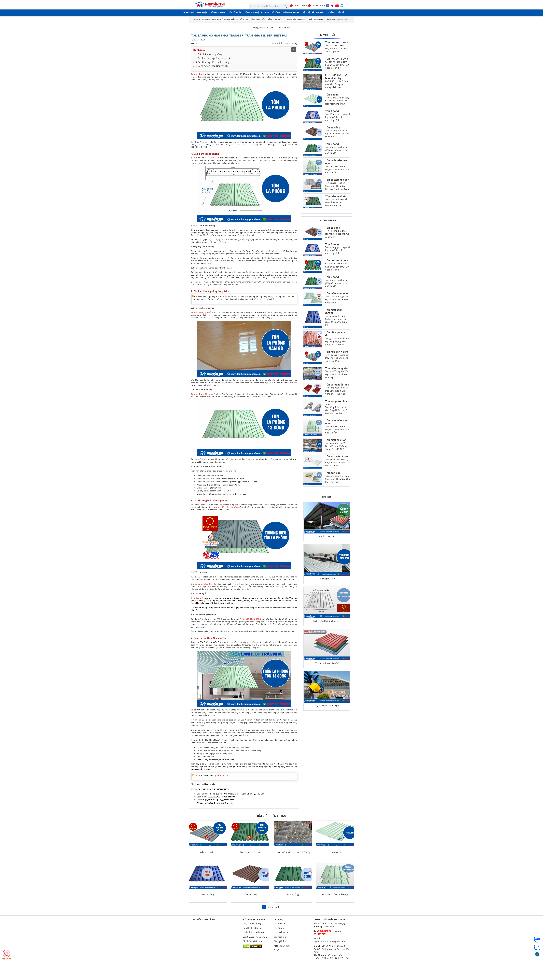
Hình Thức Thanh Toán (254, 932)
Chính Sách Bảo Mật (252, 941)
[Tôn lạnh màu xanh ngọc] (312, 167)
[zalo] (537, 946)
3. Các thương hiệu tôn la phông (212, 62)
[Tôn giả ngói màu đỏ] (312, 339)
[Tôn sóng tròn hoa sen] (312, 408)
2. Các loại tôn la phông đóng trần (213, 58)
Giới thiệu (202, 12)
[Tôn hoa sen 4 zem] (312, 47)
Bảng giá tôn (272, 12)
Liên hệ (340, 12)
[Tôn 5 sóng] (312, 149)
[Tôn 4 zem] (312, 100)
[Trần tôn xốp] (312, 478)
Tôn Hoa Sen (217, 12)
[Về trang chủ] (211, 4)
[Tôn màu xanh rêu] (312, 201)
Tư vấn (330, 12)
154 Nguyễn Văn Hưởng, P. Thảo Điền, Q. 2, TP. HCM (331, 956)
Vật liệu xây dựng (312, 12)
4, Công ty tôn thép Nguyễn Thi (211, 65)
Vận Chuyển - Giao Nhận (255, 936)
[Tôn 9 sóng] (312, 116)
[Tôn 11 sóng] (312, 133)
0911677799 (318, 5)
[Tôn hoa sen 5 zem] (312, 64)
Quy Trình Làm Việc (252, 923)
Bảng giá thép (290, 12)
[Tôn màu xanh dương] (312, 318)
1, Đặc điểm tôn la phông (208, 54)
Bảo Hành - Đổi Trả (252, 927)
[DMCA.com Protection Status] (252, 946)
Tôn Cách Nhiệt (252, 12)
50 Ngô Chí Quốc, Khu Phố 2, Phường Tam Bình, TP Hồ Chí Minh (331, 948)
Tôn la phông (283, 27)
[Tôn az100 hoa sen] (312, 462)
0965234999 (300, 5)
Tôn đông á (234, 12)
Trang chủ (188, 12)
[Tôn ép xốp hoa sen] (312, 185)
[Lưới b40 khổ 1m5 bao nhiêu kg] (312, 82)
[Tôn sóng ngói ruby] (312, 390)
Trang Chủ (258, 27)
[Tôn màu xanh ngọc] (312, 299)
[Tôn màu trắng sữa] (312, 373)
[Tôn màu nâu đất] (312, 445)
